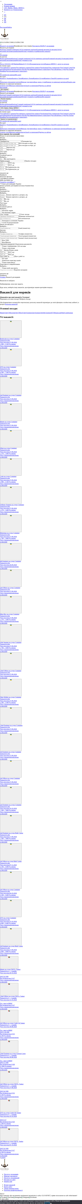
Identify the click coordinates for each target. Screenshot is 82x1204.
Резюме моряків (9, 6)
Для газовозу (35, 67)
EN (5, 15)
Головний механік (42, 49)
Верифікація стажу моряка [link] (23, 46)
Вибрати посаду (25, 299)
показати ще (4, 173)
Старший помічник (12, 49)
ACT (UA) (26, 64)
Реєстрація (3, 27)
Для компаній (15, 134)
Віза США (5, 240)
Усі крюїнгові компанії (7, 75)
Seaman (70, 313)
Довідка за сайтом (45, 86)
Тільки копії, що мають (10, 268)
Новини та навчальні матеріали (56, 82)
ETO (52, 313)
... (4, 11)
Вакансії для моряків (7, 46)
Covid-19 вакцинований (10, 223)
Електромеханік (10, 51)
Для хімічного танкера (23, 67)
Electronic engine (7, 210)
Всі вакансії (46, 51)
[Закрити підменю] (1, 44)
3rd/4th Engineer (46, 313)
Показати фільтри (6, 177)
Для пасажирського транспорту (16, 71)
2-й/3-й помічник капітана (27, 49)
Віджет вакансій (9, 1185)
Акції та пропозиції (32, 86)
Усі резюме (3, 55)
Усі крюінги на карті (62, 78)
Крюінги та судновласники (13, 10)
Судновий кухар (31, 51)
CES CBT (10, 64)
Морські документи (27, 82)
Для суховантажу (54, 67)
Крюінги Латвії (17, 78)
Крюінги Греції (49, 78)
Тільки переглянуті (8, 262)
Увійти (9, 27)
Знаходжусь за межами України (12, 221)
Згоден (47, 1203)
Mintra (21, 64)
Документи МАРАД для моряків (43, 46)
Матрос (39, 51)
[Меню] (1, 1)
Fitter (62, 313)
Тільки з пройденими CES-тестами (14, 246)
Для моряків (8, 4)
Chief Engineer (27, 313)
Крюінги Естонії (38, 78)
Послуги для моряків (11, 1174)
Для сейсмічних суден (58, 69)
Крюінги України (6, 78)
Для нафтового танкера (8, 67)
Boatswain (57, 313)
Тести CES (3, 64)
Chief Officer (8, 313)
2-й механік (53, 49)
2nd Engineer (36, 313)
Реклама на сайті (9, 1180)
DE (5, 18)
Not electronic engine (9, 212)
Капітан (2, 49)
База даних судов (40, 82)
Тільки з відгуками (8, 248)
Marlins (16, 64)
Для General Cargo (66, 67)
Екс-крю (5, 258)
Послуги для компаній (11, 1178)
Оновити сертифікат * (7, 182)
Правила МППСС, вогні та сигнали (57, 64)
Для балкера (44, 67)
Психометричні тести (37, 64)
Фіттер (23, 51)
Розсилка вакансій (11, 304)
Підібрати (3, 175)
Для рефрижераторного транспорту (39, 69)
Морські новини (15, 86)
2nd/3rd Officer (17, 313)
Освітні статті (4, 86)
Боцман (18, 51)
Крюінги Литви (27, 78)
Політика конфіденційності (13, 1190)
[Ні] (51, 1203)
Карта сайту (8, 1187)
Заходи (23, 86)
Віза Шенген (6, 242)
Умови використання (11, 1188)
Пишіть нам (71, 82)
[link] (12, 42)
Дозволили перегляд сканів (11, 260)
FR (5, 20)
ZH (5, 22)
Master (2, 313)
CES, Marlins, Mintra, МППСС (14, 8)
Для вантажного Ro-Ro (19, 69)
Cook (66, 313)
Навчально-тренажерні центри (10, 82)
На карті (18, 75)
